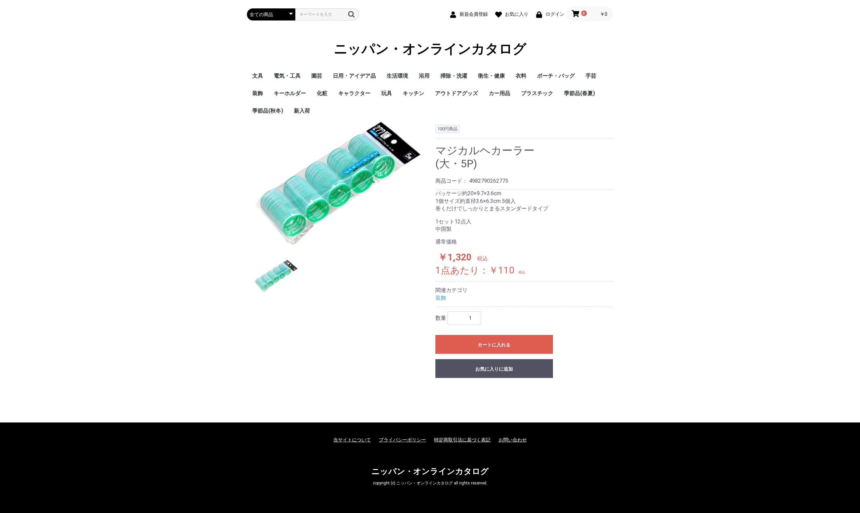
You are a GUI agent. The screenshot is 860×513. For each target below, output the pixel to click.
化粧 (322, 93)
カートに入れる (494, 344)
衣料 (521, 76)
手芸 (591, 76)
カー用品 (499, 93)
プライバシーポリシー (402, 439)
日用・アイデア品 (354, 76)
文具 (257, 76)
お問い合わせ (513, 439)
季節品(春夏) (579, 93)
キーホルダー (290, 93)
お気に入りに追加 (494, 369)
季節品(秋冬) (267, 111)
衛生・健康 (491, 76)
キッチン (413, 93)
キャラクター (354, 93)
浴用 (424, 76)
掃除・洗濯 (453, 76)
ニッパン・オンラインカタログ (430, 49)
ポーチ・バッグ (556, 76)
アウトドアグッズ (456, 93)
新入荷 (302, 111)
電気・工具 (287, 76)
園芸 (316, 76)
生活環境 (397, 76)
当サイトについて (352, 439)
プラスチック (537, 93)
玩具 (386, 93)
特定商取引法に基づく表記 (462, 439)
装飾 (257, 93)
